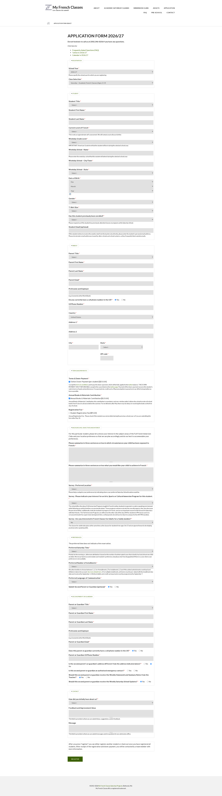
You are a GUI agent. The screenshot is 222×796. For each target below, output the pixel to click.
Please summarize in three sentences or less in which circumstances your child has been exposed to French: (109, 444)
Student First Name (77, 110)
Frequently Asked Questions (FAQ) (85, 50)
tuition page (114, 387)
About (97, 8)
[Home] (48, 7)
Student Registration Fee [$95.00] (84, 413)
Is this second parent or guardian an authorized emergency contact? (97, 671)
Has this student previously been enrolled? (86, 216)
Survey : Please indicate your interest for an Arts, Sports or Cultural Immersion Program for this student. (111, 497)
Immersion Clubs (141, 8)
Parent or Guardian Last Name (81, 622)
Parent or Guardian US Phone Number (84, 655)
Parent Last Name (76, 271)
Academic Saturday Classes (116, 8)
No (124, 300)
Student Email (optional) (78, 227)
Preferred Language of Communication (85, 578)
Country (72, 313)
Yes (118, 300)
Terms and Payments (79, 371)
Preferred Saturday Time (79, 548)
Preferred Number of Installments (83, 563)
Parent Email (74, 280)
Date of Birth (74, 178)
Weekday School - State (79, 169)
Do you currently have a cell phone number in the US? (91, 300)
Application (169, 8)
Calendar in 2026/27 (80, 55)
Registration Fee (76, 410)
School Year (74, 68)
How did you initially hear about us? (83, 699)
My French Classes (68, 7)
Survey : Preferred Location (80, 485)
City (71, 343)
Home (48, 23)
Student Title (75, 101)
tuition (131, 385)
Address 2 (73, 332)
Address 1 (73, 322)
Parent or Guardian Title (79, 604)
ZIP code (104, 354)
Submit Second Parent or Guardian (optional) (87, 587)
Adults (156, 8)
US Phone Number (76, 304)
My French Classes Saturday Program (110, 786)
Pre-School (156, 13)
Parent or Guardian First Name (81, 613)
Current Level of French (79, 128)
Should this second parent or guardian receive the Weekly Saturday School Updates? (103, 682)
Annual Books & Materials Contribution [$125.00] (90, 398)
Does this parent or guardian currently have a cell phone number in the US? (99, 651)
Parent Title (74, 253)
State (103, 343)
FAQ (145, 13)
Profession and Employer (79, 289)
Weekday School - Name (79, 150)
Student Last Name (77, 119)
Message (72, 723)
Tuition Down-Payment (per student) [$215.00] (89, 382)
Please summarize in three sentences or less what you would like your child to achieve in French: (108, 465)
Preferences (76, 537)
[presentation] (70, 194)
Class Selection (75, 79)
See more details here (95, 572)
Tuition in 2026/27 (79, 53)
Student (75, 93)
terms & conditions (82, 385)
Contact (170, 13)
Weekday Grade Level (78, 139)
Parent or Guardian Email (79, 642)
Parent (74, 245)
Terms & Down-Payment (79, 378)
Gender (72, 198)
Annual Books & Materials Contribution (85, 395)
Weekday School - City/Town (81, 161)
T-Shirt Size (74, 207)
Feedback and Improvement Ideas (82, 708)
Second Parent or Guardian (82, 596)
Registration (77, 60)
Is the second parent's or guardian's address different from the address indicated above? (105, 664)
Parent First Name (76, 262)
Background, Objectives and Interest (86, 428)
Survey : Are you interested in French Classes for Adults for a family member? (100, 519)
